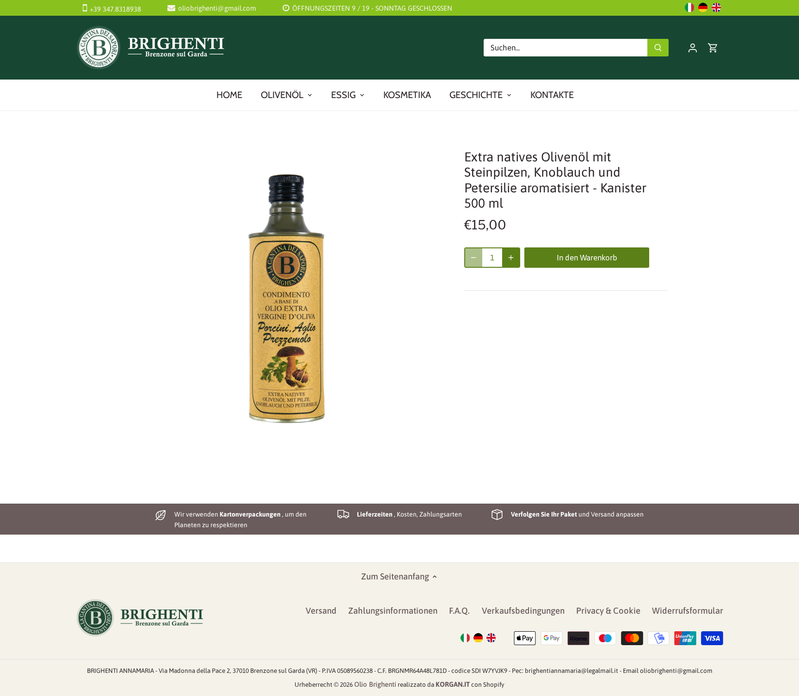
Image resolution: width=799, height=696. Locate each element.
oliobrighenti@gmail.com (217, 8)
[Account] (692, 47)
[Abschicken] (658, 47)
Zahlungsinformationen (392, 611)
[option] (286, 293)
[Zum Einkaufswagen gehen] (713, 47)
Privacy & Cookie (608, 611)
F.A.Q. (459, 611)
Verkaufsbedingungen (523, 611)
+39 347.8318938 (115, 9)
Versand (321, 611)
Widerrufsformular (687, 611)
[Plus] (511, 257)
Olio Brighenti (375, 684)
